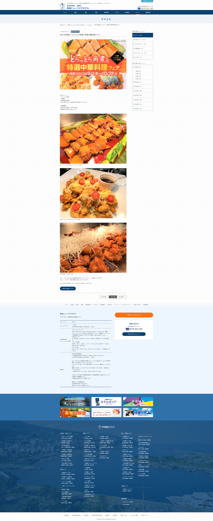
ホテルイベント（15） (141, 53)
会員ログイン (146, 1)
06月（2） (138, 71)
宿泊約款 (86, 515)
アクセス (117, 12)
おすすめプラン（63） (141, 44)
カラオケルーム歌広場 (128, 501)
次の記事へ (122, 297)
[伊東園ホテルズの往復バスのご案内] (138, 412)
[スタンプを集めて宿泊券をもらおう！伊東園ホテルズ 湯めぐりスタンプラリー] (75, 401)
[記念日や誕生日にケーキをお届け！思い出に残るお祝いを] (106, 412)
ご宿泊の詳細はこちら (67, 288)
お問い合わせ (137, 305)
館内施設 (106, 12)
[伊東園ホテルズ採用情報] (138, 401)
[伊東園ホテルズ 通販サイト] (75, 412)
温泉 (86, 12)
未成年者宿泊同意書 (97, 515)
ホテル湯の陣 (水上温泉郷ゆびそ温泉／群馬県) (106, 447)
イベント (137, 12)
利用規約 (115, 515)
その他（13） (138, 57)
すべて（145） (139, 35)
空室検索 (148, 12)
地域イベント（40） (140, 39)
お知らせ (109, 305)
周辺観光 (127, 12)
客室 (75, 12)
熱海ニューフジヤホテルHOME (76, 25)
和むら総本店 (126, 504)
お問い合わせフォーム (133, 334)
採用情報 (107, 515)
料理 (96, 12)
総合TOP (62, 25)
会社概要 (66, 515)
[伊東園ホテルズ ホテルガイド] (106, 401)
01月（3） (138, 78)
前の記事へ (104, 297)
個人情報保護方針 (76, 515)
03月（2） (138, 73)
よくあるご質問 (134, 515)
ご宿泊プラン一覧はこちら (134, 315)
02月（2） (138, 76)
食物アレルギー (145, 515)
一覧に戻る (113, 297)
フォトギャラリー (126, 305)
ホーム (65, 12)
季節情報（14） (139, 48)
